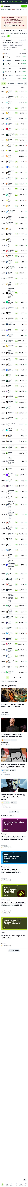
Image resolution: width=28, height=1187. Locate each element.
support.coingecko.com (10, 25)
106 (20, 677)
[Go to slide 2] (23, 49)
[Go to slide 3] (24, 49)
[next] (23, 677)
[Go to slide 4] (25, 49)
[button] (14, 812)
